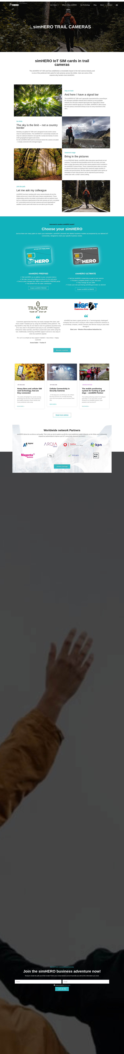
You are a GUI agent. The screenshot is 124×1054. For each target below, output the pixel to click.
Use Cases (53, 5)
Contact (110, 5)
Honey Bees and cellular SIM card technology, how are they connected (29, 391)
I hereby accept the (62, 985)
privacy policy (67, 985)
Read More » (20, 406)
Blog (95, 5)
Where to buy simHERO (69, 5)
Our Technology (85, 5)
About (102, 5)
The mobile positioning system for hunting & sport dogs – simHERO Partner (93, 391)
